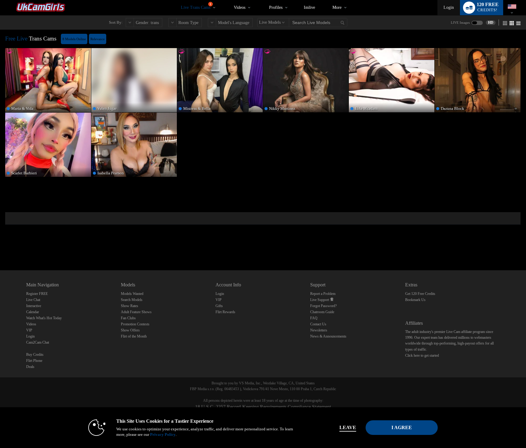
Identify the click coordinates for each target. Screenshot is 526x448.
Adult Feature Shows (136, 312)
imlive (309, 7)
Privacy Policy (163, 434)
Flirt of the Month (134, 336)
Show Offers (130, 330)
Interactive (33, 306)
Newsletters (318, 330)
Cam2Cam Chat (37, 342)
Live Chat (33, 300)
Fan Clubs (128, 318)
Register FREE (37, 294)
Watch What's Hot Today (44, 318)
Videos (239, 7)
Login (449, 7)
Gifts (219, 306)
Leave (347, 427)
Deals (30, 367)
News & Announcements (328, 336)
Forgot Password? (323, 306)
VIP (29, 330)
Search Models (131, 300)
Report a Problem (322, 294)
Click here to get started (422, 355)
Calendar (32, 312)
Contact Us (318, 324)
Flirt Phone (34, 361)
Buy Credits (35, 354)
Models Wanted (132, 294)
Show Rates (129, 306)
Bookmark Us (415, 300)
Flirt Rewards (225, 312)
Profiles (275, 7)
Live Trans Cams (196, 6)
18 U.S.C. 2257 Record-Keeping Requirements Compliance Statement (263, 406)
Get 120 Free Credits (420, 294)
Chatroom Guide (322, 312)
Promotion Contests (135, 324)
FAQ (313, 318)
